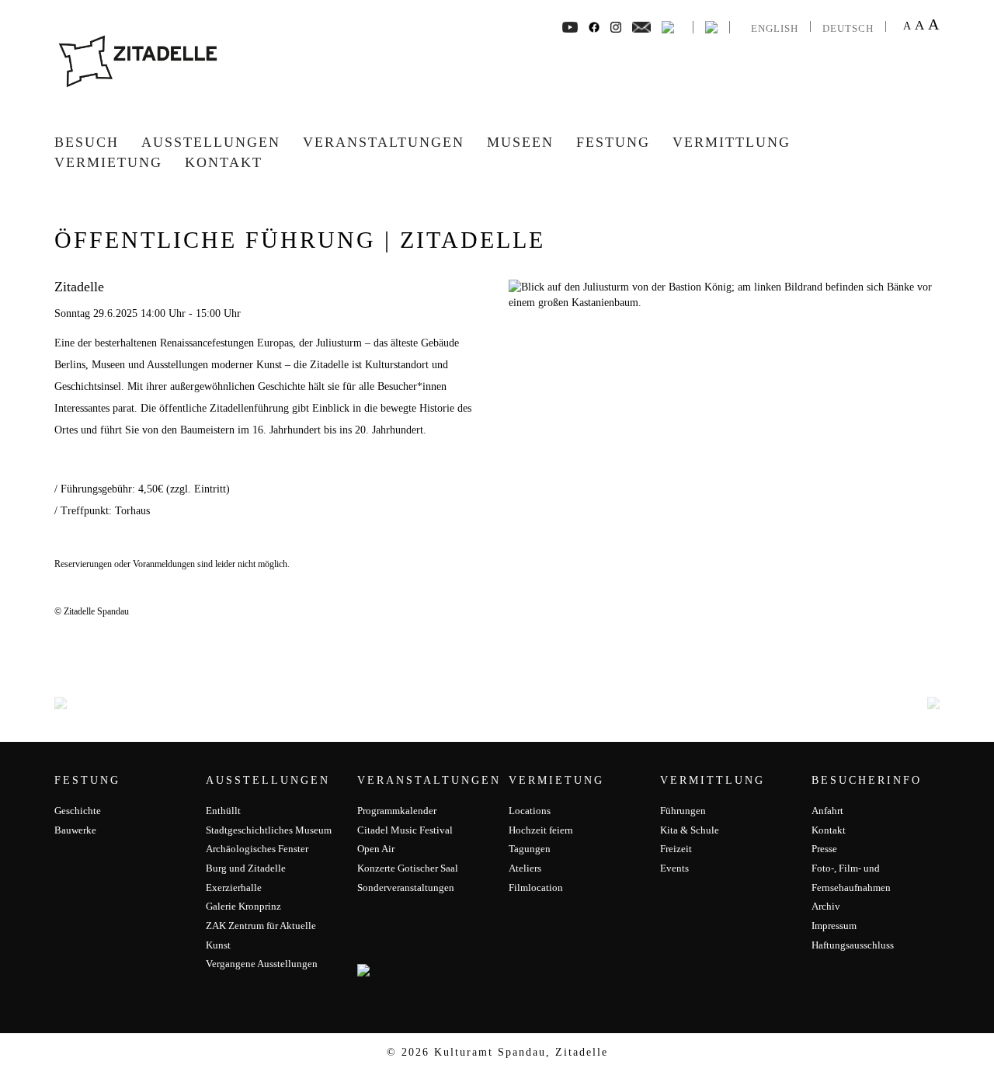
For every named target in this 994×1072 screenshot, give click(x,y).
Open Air (375, 848)
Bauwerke (75, 830)
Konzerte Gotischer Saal (407, 868)
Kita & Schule (689, 830)
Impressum (834, 925)
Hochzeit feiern (541, 830)
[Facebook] (570, 26)
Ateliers (525, 868)
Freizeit (676, 848)
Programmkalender (396, 810)
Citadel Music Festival (405, 830)
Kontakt (223, 162)
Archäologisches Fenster (257, 848)
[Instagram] (615, 26)
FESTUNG (613, 142)
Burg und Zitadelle (246, 868)
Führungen (683, 810)
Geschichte (77, 810)
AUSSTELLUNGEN (210, 142)
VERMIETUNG (108, 162)
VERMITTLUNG (732, 142)
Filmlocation (536, 887)
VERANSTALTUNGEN (383, 142)
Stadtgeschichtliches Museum (269, 830)
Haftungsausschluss (853, 945)
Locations (530, 810)
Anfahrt (827, 810)
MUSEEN (520, 142)
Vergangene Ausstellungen (262, 963)
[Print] (668, 26)
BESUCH (86, 142)
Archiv (826, 906)
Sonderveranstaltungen (405, 887)
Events (674, 868)
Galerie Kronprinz (243, 906)
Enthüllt (223, 810)
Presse (824, 848)
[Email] (641, 26)
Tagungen (530, 848)
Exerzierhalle (234, 887)
